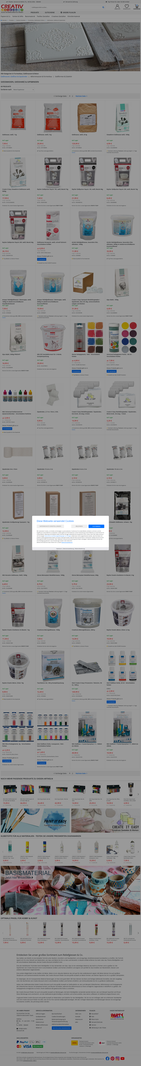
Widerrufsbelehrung (80, 548)
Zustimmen (96, 526)
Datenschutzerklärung (68, 548)
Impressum (59, 548)
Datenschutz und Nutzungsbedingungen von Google (58, 536)
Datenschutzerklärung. (67, 542)
